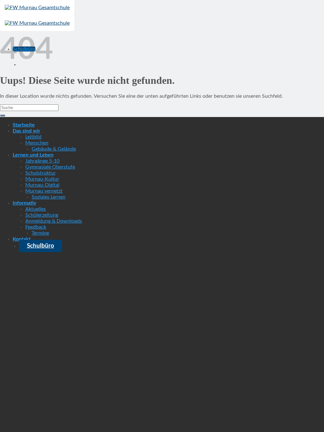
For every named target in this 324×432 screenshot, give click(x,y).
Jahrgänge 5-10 (42, 161)
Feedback (35, 227)
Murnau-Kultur (42, 179)
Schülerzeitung (41, 215)
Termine (40, 233)
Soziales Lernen (48, 197)
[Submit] (2, 115)
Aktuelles (35, 209)
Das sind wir (26, 130)
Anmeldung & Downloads (53, 221)
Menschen (36, 142)
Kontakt (22, 239)
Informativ (24, 203)
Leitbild (33, 136)
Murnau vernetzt (44, 191)
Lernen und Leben (33, 154)
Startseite (24, 124)
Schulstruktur (40, 173)
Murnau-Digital (42, 185)
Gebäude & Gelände (54, 148)
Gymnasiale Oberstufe (50, 167)
